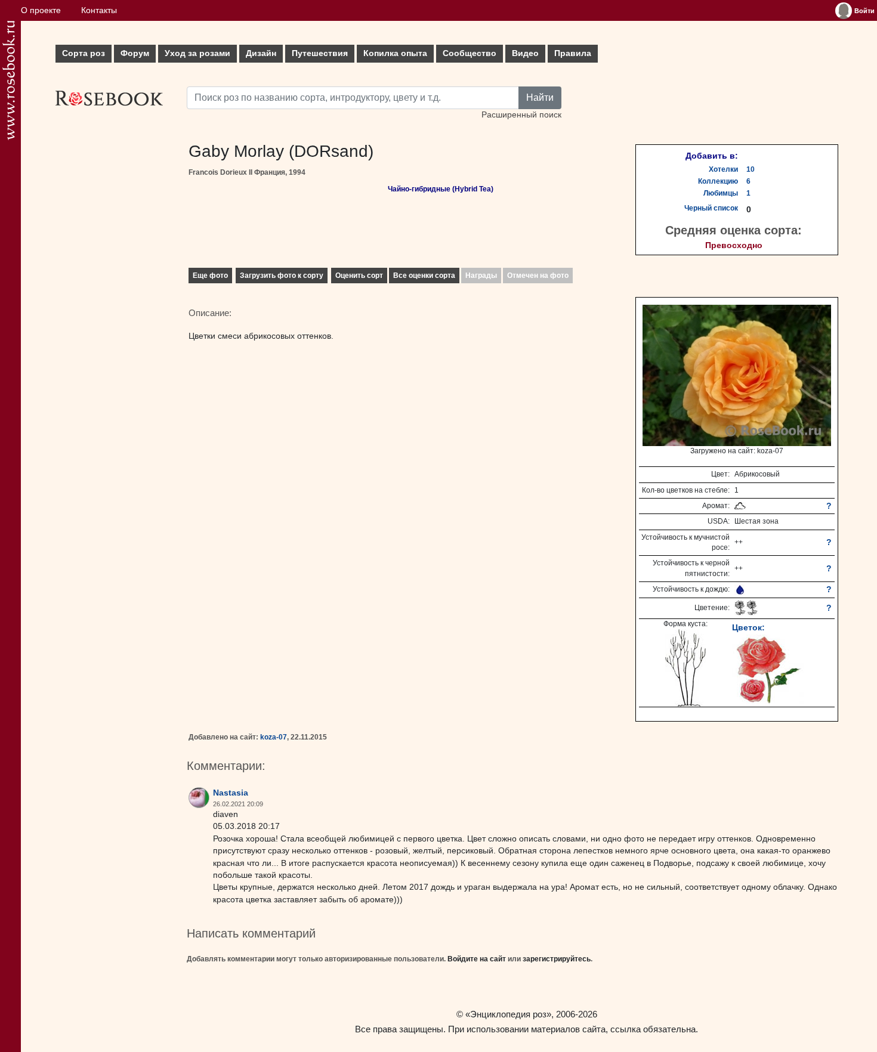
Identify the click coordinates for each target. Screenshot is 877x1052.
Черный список (711, 208)
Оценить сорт (359, 275)
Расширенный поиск (521, 114)
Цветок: (748, 627)
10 (750, 169)
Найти (540, 97)
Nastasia (230, 792)
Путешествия (320, 53)
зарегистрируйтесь (557, 959)
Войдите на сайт (476, 959)
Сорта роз (83, 53)
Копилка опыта (395, 53)
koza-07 (273, 737)
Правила (572, 53)
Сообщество (469, 53)
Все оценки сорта (424, 275)
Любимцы (720, 193)
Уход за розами (197, 53)
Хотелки (723, 169)
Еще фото (210, 275)
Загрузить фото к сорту (281, 275)
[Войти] (843, 10)
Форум (135, 53)
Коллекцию (718, 181)
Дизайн (261, 53)
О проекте (41, 10)
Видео (525, 53)
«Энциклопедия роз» (508, 1014)
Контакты (99, 10)
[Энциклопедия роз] (8, 80)
